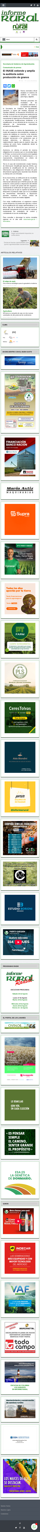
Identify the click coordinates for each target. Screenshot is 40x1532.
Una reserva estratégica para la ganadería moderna (20, 282)
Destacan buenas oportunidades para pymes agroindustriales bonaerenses (16, 243)
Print (22, 81)
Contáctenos (4, 1514)
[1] (34, 1528)
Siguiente (24, 240)
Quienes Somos (5, 1506)
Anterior (15, 231)
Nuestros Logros (6, 1510)
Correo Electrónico (32, 81)
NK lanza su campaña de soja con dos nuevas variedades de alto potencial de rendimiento (18, 313)
